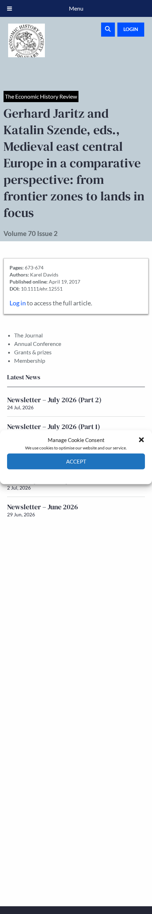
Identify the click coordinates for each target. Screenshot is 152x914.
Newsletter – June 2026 (42, 507)
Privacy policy (88, 474)
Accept (76, 461)
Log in (18, 303)
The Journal (28, 335)
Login (130, 29)
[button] (141, 439)
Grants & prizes (33, 352)
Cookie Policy (59, 474)
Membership (29, 360)
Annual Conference (37, 343)
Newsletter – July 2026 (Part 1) (53, 426)
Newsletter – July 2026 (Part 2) (54, 400)
